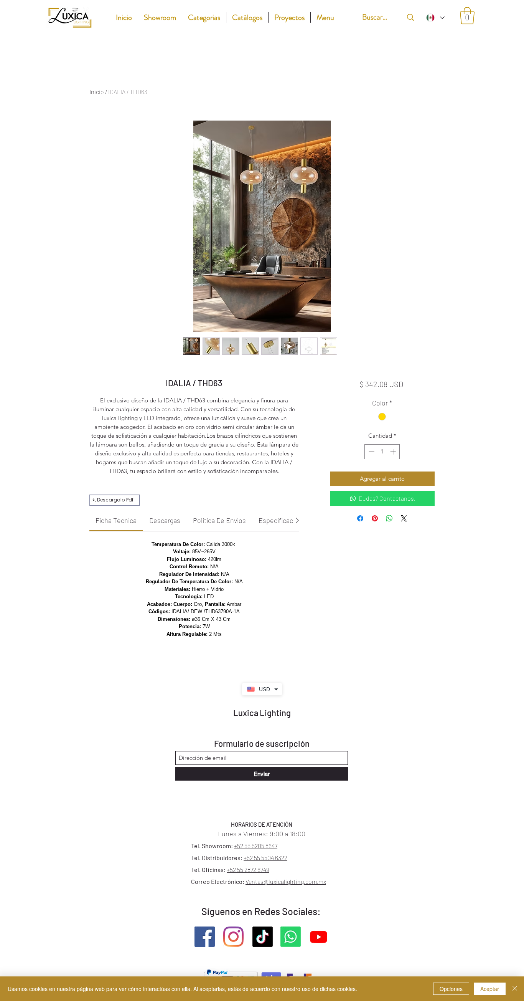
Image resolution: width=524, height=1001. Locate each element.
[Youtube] (318, 937)
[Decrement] (371, 452)
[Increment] (394, 452)
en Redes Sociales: (281, 911)
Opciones (451, 989)
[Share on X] (404, 518)
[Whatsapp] (290, 937)
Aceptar (489, 989)
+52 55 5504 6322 (265, 857)
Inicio (96, 91)
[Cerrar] (514, 989)
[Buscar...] (410, 17)
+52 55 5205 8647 (255, 845)
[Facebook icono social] (204, 937)
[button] (467, 15)
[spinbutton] (382, 452)
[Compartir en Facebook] (360, 518)
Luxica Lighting (262, 713)
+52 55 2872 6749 (248, 869)
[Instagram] (233, 937)
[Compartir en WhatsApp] (389, 518)
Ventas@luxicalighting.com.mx (286, 881)
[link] (116, 520)
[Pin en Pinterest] (374, 518)
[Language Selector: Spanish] (435, 17)
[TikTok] (262, 937)
